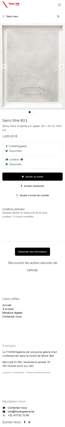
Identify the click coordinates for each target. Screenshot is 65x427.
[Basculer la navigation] (59, 4)
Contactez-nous (12, 316)
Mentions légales (12, 312)
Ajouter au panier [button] (34, 176)
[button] (58, 16)
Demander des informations (32, 251)
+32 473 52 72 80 (18, 415)
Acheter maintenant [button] (33, 186)
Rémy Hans (12, 16)
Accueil (6, 305)
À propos (8, 308)
